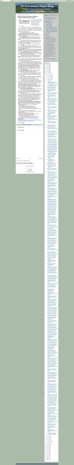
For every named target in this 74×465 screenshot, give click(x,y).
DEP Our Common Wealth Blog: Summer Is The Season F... (51, 166)
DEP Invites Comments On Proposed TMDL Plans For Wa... (52, 107)
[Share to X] (21, 122)
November (49, 75)
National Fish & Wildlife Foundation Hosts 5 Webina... (51, 156)
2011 (47, 455)
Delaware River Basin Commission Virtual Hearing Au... (52, 119)
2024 (47, 67)
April (48, 438)
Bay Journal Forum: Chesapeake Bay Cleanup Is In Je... (52, 196)
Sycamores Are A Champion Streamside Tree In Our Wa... (51, 370)
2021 (47, 71)
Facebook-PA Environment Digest (51, 28)
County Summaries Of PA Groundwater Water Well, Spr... (51, 381)
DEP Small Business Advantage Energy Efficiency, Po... (50, 290)
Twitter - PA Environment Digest (51, 27)
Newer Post (18, 158)
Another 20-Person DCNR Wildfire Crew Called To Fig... (51, 281)
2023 (47, 68)
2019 (47, 444)
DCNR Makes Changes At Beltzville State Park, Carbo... (51, 261)
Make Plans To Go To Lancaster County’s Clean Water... (52, 355)
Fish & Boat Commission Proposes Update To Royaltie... (51, 113)
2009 (47, 458)
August (48, 79)
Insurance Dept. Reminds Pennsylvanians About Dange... (51, 186)
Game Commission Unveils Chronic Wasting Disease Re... (51, 222)
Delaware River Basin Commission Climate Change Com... (51, 347)
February (49, 441)
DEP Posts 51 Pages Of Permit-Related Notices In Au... (52, 104)
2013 (47, 452)
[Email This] (18, 122)
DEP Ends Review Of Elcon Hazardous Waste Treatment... (51, 264)
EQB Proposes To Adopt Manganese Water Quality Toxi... (52, 297)
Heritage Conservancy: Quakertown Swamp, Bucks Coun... (52, 430)
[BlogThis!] (20, 122)
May (48, 437)
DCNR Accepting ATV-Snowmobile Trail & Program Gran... (52, 293)
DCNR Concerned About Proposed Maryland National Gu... (52, 366)
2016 (47, 448)
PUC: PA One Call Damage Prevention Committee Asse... (51, 305)
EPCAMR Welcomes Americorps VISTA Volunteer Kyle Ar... (52, 413)
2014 (47, 451)
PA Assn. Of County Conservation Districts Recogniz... (51, 246)
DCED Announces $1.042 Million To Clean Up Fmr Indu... (51, 96)
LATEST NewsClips (49, 22)
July (48, 80)
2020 (47, 72)
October (48, 76)
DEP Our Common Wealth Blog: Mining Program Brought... (51, 257)
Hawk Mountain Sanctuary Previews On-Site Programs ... (52, 128)
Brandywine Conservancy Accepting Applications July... (51, 214)
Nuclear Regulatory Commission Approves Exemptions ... (51, 160)
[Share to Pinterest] (24, 122)
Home (30, 158)
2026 (47, 64)
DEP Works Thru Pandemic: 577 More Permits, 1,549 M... (52, 169)
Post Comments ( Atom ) (25, 160)
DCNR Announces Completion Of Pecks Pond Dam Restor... (52, 321)
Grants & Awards (49, 24)
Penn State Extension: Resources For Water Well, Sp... (52, 378)
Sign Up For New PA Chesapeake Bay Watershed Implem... (52, 421)
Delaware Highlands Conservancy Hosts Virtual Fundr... (52, 427)
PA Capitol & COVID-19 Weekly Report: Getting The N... (52, 235)
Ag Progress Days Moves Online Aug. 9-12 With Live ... (52, 122)
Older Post (41, 158)
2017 (47, 447)
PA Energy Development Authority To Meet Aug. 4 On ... (52, 249)
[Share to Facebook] (22, 122)
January (48, 442)
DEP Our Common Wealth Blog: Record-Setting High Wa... (52, 392)
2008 (47, 459)
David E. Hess (48, 36)
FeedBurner (32, 171)
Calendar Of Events (49, 25)
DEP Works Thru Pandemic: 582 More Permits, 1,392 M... (52, 405)
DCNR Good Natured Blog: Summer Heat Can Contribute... (51, 318)
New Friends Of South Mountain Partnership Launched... (51, 180)
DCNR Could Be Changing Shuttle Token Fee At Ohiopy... (51, 90)
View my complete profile (50, 58)
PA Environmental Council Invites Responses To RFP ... (52, 272)
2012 (47, 454)
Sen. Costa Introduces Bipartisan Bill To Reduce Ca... (51, 136)
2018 (47, 445)
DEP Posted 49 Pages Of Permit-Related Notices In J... (52, 286)
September (49, 78)
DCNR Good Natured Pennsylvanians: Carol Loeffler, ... (51, 337)
